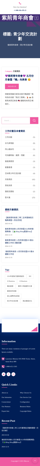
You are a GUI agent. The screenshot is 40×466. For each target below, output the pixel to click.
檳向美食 (10, 286)
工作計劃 (8, 137)
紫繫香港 (8, 167)
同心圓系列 (9, 149)
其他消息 (8, 185)
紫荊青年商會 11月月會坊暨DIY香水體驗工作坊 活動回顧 (19, 241)
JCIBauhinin (23, 281)
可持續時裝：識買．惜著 (15, 155)
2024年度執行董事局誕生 (15, 276)
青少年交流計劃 (12, 301)
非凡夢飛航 (9, 143)
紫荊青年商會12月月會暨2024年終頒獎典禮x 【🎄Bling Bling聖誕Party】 (19, 230)
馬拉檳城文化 (27, 301)
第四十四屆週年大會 (25, 286)
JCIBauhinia (11, 281)
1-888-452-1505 (11, 366)
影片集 (7, 197)
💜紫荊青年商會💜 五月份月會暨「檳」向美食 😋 (19, 77)
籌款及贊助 (9, 191)
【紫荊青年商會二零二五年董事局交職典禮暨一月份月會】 (19, 219)
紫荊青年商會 (18, 18)
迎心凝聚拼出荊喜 (13, 296)
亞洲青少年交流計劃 (13, 173)
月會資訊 (16, 71)
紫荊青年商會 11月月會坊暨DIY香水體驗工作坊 (19, 253)
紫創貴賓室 (9, 161)
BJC (30, 276)
